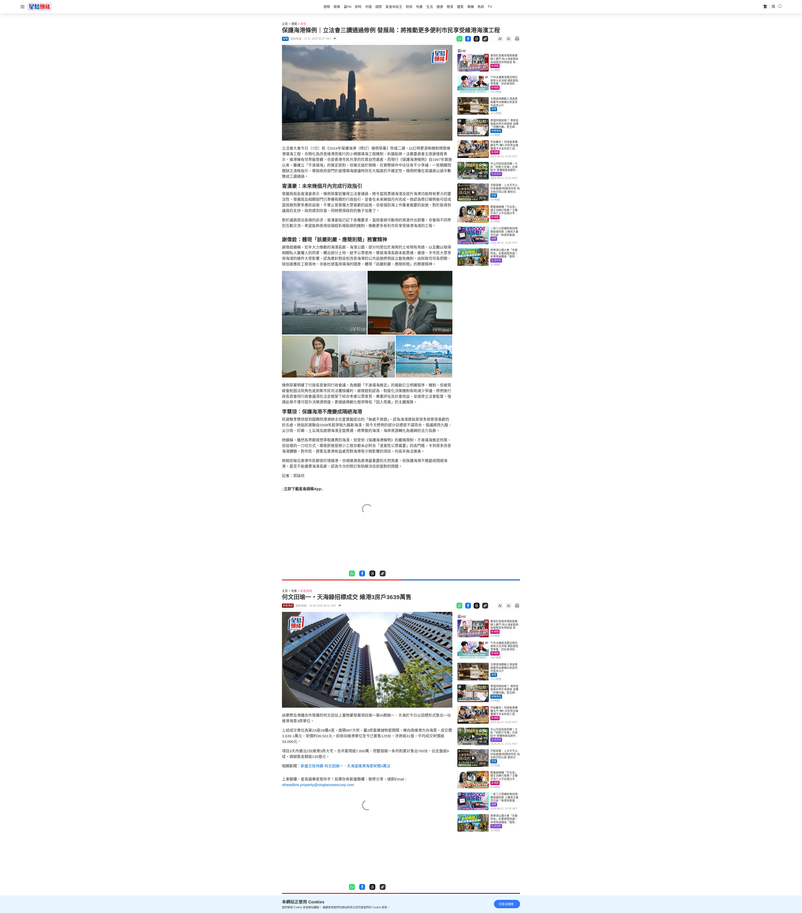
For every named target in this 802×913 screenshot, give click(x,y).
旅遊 (493, 238)
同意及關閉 (506, 904)
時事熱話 (496, 131)
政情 (303, 23)
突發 (493, 109)
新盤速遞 (306, 590)
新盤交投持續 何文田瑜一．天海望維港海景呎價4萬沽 (345, 766)
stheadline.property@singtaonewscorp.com (318, 785)
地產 (294, 590)
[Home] (40, 6)
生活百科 (496, 174)
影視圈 (495, 66)
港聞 (294, 23)
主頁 (285, 23)
